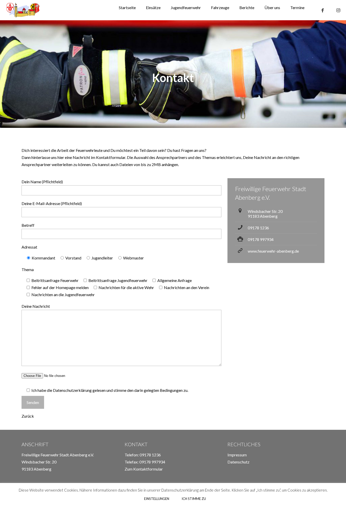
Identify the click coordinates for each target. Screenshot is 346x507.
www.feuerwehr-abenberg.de (273, 251)
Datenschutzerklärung (72, 390)
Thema (28, 269)
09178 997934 (261, 239)
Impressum (237, 454)
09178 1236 (258, 227)
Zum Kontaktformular (144, 469)
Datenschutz (238, 461)
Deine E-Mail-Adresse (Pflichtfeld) (52, 203)
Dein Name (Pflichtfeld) (42, 181)
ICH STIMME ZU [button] (194, 499)
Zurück (28, 416)
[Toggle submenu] (220, 17)
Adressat (29, 247)
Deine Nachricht (36, 306)
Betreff (28, 225)
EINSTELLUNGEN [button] (156, 499)
